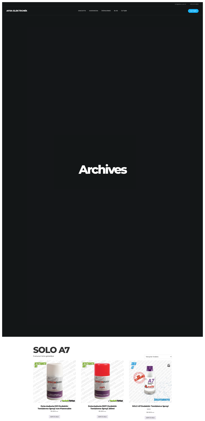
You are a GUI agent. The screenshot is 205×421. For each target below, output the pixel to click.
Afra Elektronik (16, 10)
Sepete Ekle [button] (54, 417)
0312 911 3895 (194, 4)
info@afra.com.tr (180, 4)
